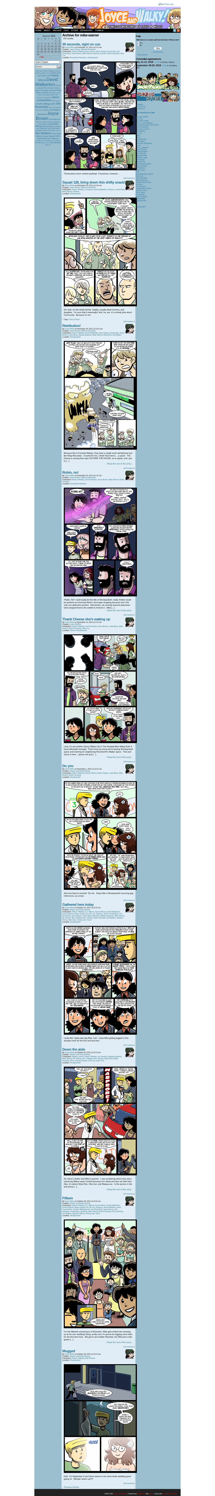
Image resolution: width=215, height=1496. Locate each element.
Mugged (68, 1351)
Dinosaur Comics (143, 129)
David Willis (69, 47)
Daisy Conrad (46, 73)
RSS (178, 30)
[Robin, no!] (100, 595)
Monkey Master (48, 126)
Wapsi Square (141, 197)
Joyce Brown (47, 116)
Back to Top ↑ (173, 1494)
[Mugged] (100, 1472)
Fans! (138, 135)
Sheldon (139, 184)
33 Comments (129, 178)
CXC (164, 66)
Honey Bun (111, 51)
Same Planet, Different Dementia (83, 49)
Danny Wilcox (100, 912)
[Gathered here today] (100, 1034)
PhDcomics (140, 168)
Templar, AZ (140, 109)
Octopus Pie (141, 162)
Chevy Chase (74, 319)
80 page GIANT (142, 117)
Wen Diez (72, 920)
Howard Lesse (55, 93)
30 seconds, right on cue (81, 44)
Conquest (89, 190)
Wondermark (141, 201)
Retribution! (71, 326)
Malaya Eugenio (85, 335)
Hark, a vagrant (142, 147)
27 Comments (129, 1194)
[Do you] (100, 889)
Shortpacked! (92, 58)
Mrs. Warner (88, 918)
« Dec (41, 57)
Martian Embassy (48, 122)
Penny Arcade (141, 166)
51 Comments (129, 1347)
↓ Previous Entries (70, 1487)
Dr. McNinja (140, 131)
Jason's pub (55, 100)
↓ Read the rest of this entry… (119, 464)
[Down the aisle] (100, 1174)
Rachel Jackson (99, 53)
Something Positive (143, 188)
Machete (39, 122)
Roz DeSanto (117, 1211)
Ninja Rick (107, 335)
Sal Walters (43, 133)
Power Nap (140, 170)
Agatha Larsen (78, 1057)
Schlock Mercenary (143, 182)
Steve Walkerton (53, 138)
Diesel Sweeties (142, 127)
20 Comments (129, 761)
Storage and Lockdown (43, 140)
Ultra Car (48, 145)
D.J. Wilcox (89, 912)
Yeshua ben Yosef (84, 920)
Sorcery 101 (141, 107)
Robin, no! (70, 472)
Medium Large (141, 158)
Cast (66, 30)
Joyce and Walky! (108, 18)
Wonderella (140, 199)
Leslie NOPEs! (75, 624)
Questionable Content (144, 174)
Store (74, 30)
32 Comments (129, 468)
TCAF (157, 62)
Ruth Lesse (47, 130)
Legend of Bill (141, 156)
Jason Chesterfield (48, 99)
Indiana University (44, 95)
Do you (67, 766)
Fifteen (67, 1198)
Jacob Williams (109, 1207)
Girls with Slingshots (144, 143)
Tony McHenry (55, 143)
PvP (137, 172)
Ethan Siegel (101, 51)
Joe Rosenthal (47, 105)
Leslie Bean (120, 190)
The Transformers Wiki (145, 113)
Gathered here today (78, 904)
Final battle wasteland (48, 90)
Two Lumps (140, 192)
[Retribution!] (100, 449)
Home (38, 30)
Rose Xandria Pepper (78, 1061)
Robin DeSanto (113, 53)
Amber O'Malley (48, 71)
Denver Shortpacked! (78, 630)
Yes (141, 43)
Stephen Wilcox (78, 1213)
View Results (158, 52)
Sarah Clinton (56, 133)
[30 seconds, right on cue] (100, 169)
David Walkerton (46, 82)
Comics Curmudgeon (144, 123)
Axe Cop (139, 119)
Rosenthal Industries (78, 58)
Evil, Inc (139, 133)
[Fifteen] (100, 1327)
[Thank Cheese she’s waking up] (100, 742)
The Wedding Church (42, 143)
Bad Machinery (142, 180)
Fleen (138, 137)
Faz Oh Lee (90, 914)
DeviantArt (86, 30)
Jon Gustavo (103, 1057)
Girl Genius (140, 141)
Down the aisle (73, 1049)
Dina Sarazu (48, 88)
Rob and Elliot (141, 178)
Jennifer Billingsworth (45, 104)
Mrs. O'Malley (77, 918)
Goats (138, 145)
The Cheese (56, 140)
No (141, 45)
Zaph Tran (100, 1061)
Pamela (76, 192)
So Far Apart (141, 186)
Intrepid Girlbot (142, 152)
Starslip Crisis (141, 190)
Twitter (175, 30)
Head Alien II (45, 93)
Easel (151, 1494)
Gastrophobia (141, 139)
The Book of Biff (142, 121)
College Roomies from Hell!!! (147, 125)
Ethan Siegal (103, 773)
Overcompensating (143, 164)
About (47, 30)
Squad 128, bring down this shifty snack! (93, 182)
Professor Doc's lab (47, 128)
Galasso (111, 190)
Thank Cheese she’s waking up (86, 619)
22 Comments (129, 615)
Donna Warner (91, 773)
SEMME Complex (42, 136)
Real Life (139, 176)
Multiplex (139, 104)
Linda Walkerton (54, 119)
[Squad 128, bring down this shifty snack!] (100, 305)
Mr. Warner (66, 918)
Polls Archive (142, 55)
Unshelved (140, 194)
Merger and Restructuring (80, 771)
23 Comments (129, 321)
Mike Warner (87, 53)
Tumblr (99, 30)
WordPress (141, 1494)
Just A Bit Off (141, 154)
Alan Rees (39, 71)
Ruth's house (55, 130)
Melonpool (140, 160)
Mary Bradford (48, 124)
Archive (57, 30)
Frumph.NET (141, 207)
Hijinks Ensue (141, 149)
